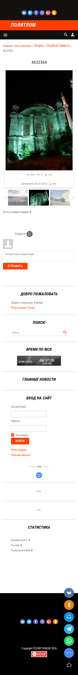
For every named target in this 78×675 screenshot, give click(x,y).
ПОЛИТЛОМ (23, 25)
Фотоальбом (23, 46)
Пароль (15, 421)
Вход (31, 307)
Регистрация (18, 307)
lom (54, 183)
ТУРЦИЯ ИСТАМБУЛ (57, 46)
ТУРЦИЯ (38, 46)
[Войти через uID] (39, 475)
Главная (7, 46)
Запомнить (22, 435)
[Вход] (30, 234)
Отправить (15, 266)
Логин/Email (18, 407)
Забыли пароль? (21, 455)
